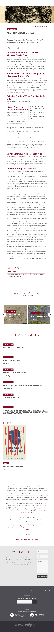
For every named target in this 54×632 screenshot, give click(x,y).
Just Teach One (32, 510)
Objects (9, 507)
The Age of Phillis (11, 398)
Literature (34, 274)
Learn (9, 590)
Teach (5, 590)
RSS (49, 590)
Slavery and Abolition (13, 276)
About (18, 590)
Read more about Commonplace (27, 539)
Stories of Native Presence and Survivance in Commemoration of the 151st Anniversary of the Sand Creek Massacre (25, 412)
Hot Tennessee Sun (38, 316)
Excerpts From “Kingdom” (14, 373)
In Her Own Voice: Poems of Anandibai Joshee (23, 385)
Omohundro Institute (33, 611)
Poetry (42, 274)
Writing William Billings (13, 315)
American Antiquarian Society (23, 611)
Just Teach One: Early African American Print (38, 590)
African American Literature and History (18, 274)
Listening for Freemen (13, 467)
